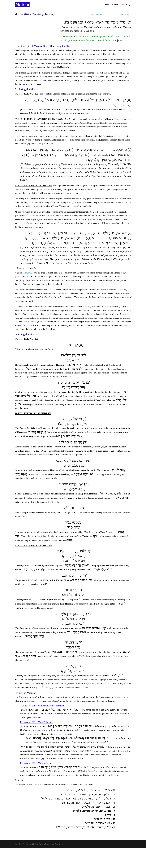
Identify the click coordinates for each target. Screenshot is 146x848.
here (117, 36)
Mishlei (115, 4)
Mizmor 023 (28, 273)
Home (107, 4)
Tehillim (124, 4)
